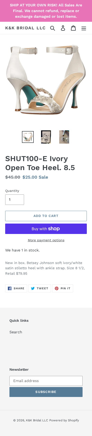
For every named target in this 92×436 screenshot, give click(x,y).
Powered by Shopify (64, 420)
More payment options (46, 240)
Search (15, 332)
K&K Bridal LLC (25, 27)
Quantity (12, 191)
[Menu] (84, 28)
